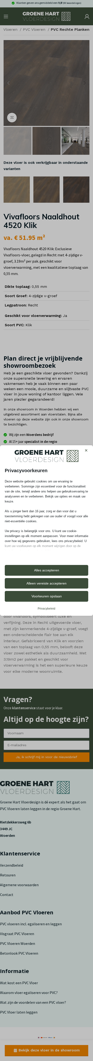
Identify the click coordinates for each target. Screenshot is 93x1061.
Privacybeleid (46, 608)
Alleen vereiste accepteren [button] (46, 583)
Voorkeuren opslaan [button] (46, 596)
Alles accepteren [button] (46, 570)
